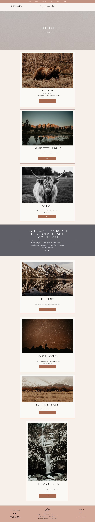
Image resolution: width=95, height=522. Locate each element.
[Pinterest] (84, 6)
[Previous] (19, 240)
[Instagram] (82, 6)
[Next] (76, 240)
